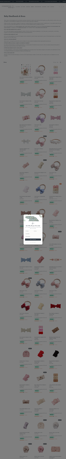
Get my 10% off (33, 239)
